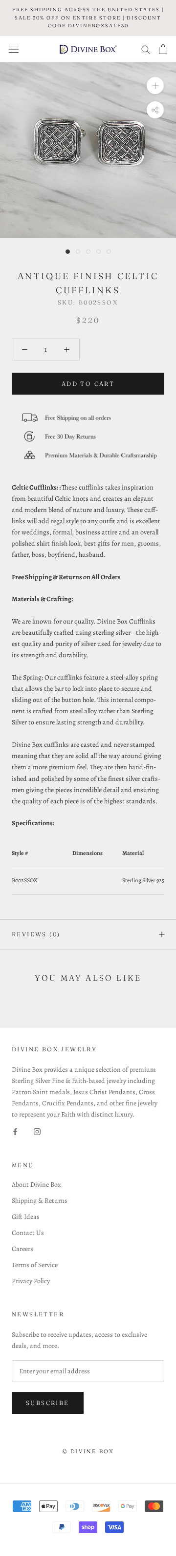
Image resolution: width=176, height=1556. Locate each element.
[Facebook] (15, 1131)
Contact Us (28, 1232)
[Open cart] (163, 49)
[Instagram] (37, 1131)
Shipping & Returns (39, 1200)
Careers (22, 1248)
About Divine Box (36, 1184)
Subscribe (47, 1402)
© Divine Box (88, 1451)
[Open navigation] (14, 49)
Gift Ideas (26, 1216)
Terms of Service (35, 1265)
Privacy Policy (31, 1281)
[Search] (145, 49)
